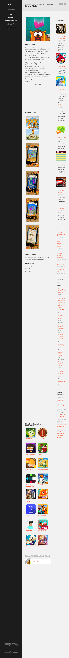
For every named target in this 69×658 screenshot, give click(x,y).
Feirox (11, 4)
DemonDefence (62, 406)
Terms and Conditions (9, 650)
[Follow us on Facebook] (8, 24)
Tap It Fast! (60, 264)
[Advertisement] (39, 97)
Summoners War (60, 270)
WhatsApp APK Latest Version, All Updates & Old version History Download (61, 304)
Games (47, 555)
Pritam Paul (41, 4)
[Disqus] (38, 590)
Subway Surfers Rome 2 (60, 336)
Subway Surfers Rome (60, 363)
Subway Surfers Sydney (60, 317)
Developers (6, 645)
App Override (62, 381)
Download (29, 263)
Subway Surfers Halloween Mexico (60, 244)
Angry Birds (61, 66)
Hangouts (60, 400)
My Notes (61, 164)
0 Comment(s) (49, 4)
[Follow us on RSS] (11, 24)
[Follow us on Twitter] (14, 24)
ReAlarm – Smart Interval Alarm (61, 234)
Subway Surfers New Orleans (62, 290)
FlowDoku (65, 4)
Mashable (61, 208)
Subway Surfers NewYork (61, 326)
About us (11, 645)
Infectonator (60, 4)
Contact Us (16, 645)
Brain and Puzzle (38, 555)
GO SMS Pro (62, 138)
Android (28, 555)
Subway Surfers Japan (60, 353)
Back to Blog (62, 4)
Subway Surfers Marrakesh (60, 255)
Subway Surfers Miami (60, 373)
